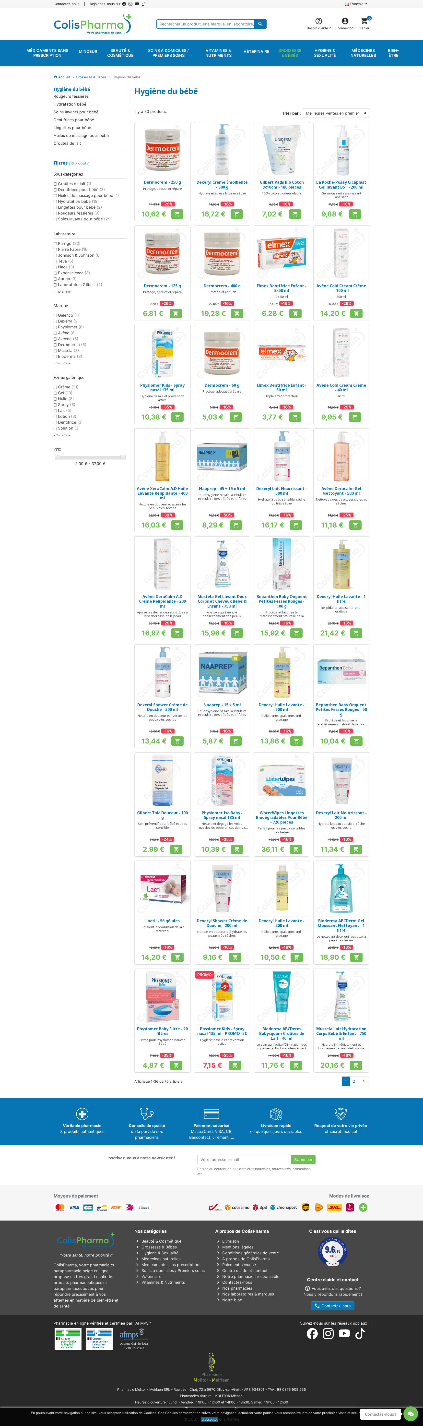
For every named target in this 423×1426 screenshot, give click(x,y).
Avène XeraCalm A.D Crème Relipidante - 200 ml (162, 601)
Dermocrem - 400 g (222, 285)
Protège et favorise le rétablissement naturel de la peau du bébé (341, 724)
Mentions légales (234, 1247)
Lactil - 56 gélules (162, 920)
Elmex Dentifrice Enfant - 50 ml (281, 388)
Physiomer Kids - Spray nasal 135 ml (162, 388)
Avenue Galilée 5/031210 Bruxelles (134, 1346)
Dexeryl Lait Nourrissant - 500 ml (281, 491)
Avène (67, 332)
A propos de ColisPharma (242, 1258)
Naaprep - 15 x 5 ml (222, 704)
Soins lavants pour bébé (76, 111)
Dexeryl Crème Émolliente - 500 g (222, 185)
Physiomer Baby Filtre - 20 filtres (162, 1031)
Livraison (227, 1241)
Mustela (68, 350)
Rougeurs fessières (71, 96)
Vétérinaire (147, 1276)
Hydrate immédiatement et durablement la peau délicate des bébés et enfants (341, 1048)
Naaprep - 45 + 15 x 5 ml (222, 488)
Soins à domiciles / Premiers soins (169, 1270)
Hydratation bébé (70, 104)
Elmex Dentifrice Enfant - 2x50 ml (281, 288)
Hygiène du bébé (72, 89)
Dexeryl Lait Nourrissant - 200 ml (341, 815)
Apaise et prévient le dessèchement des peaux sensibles (222, 616)
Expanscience (74, 272)
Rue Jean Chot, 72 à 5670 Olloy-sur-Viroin (207, 1389)
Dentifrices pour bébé (74, 119)
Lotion (67, 416)
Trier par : (291, 113)
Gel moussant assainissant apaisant (341, 195)
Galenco (69, 315)
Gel (65, 392)
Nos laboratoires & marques (244, 1294)
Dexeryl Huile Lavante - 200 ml (282, 923)
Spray (66, 404)
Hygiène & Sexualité (156, 1252)
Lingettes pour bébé (72, 127)
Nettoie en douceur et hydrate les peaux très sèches (162, 717)
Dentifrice (70, 422)
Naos (66, 266)
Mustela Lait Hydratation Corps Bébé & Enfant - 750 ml (341, 1033)
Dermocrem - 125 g (162, 285)
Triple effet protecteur (281, 396)
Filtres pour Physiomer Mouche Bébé (163, 1042)
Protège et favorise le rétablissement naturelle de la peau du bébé (282, 616)
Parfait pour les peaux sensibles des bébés (282, 830)
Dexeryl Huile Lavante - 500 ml (282, 707)
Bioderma (70, 356)
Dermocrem (72, 344)
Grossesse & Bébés (155, 1247)
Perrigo (69, 243)
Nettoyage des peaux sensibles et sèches (341, 501)
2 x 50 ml (281, 296)
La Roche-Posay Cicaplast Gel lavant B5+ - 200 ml (341, 185)
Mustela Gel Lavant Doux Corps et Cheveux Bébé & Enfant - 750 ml (222, 601)
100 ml (341, 296)
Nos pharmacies (233, 1288)
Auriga (67, 278)
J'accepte (209, 1419)
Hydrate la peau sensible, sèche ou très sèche (281, 501)
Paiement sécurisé (235, 1264)
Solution (69, 428)
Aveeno (68, 338)
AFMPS (142, 1323)
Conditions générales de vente (247, 1252)
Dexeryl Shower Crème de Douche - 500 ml (162, 707)
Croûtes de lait (67, 143)
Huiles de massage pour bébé (81, 135)
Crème (68, 386)
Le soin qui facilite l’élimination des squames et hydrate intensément (282, 1046)
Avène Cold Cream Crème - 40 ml (341, 388)
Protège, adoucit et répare (162, 188)
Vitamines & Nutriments (159, 1282)
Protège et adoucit (222, 292)
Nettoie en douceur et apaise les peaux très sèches (163, 506)
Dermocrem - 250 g (162, 182)
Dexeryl (68, 321)
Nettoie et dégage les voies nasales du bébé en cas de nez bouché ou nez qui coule (222, 827)
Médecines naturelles (157, 1258)
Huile (66, 398)
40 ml (341, 396)
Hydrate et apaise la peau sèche (222, 193)
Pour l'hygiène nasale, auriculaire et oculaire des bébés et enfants (222, 496)
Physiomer (71, 326)
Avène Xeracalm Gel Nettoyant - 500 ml (341, 491)
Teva (65, 261)
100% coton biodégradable (281, 193)
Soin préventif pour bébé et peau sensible (162, 825)
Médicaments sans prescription (166, 1264)
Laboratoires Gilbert (80, 284)
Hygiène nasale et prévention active (162, 398)
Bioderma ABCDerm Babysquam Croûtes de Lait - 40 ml (281, 1033)
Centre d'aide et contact (241, 1270)
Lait (64, 410)
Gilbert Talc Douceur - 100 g (162, 815)
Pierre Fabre (73, 249)
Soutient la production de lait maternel (162, 929)
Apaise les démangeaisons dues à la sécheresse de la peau (162, 614)
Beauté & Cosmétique (157, 1241)
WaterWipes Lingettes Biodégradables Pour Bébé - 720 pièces (281, 817)
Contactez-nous (66, 4)
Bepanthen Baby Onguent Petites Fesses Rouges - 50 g (341, 709)
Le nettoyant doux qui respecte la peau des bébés (341, 938)
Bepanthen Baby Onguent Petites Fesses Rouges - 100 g (282, 601)
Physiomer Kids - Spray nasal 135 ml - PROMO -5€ (222, 1031)
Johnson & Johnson (79, 255)
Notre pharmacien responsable (247, 1276)
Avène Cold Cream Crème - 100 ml (341, 288)
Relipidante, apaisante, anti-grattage (341, 609)
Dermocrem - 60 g (222, 385)
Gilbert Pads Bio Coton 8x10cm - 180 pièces (282, 185)
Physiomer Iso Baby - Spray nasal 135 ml (222, 815)
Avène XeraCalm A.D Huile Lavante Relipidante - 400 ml (162, 493)
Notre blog (228, 1299)
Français (356, 4)
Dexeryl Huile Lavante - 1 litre (341, 599)
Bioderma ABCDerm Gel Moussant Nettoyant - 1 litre (341, 925)
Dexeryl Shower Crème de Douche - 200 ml (222, 923)
